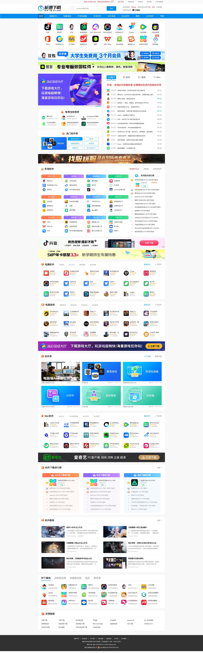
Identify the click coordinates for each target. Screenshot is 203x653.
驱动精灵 (51, 600)
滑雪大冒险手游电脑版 (154, 322)
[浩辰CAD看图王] (144, 594)
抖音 (153, 7)
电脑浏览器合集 (128, 407)
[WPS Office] (107, 39)
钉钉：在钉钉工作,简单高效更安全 (128, 119)
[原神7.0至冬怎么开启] (53, 532)
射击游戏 (73, 305)
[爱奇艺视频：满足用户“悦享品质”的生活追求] (101, 457)
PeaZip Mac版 (134, 444)
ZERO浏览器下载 (81, 627)
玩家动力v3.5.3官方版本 (139, 488)
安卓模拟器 (79, 620)
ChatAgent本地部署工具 (92, 116)
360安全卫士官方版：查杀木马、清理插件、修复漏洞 (135, 132)
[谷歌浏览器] (108, 140)
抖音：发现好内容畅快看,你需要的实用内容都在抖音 (134, 85)
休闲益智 (95, 305)
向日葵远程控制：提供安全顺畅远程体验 (130, 123)
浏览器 (113, 111)
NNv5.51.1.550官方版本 (139, 509)
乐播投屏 (111, 600)
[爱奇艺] (59, 27)
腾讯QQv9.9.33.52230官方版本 (145, 193)
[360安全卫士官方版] (108, 131)
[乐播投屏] (111, 181)
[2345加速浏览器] (67, 189)
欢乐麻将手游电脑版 (114, 593)
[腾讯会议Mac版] (126, 435)
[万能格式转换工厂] (66, 273)
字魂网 (95, 620)
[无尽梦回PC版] (106, 313)
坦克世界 (73, 332)
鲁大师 (90, 600)
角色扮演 (84, 305)
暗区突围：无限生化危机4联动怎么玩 (142, 543)
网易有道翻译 (152, 600)
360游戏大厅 (59, 44)
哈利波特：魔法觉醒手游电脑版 (134, 322)
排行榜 (149, 2)
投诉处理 (84, 638)
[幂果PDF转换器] (86, 273)
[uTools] (126, 273)
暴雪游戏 (85, 383)
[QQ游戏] (44, 586)
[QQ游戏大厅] (119, 27)
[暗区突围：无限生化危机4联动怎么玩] (115, 547)
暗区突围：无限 (114, 332)
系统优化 (113, 98)
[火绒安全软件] (108, 135)
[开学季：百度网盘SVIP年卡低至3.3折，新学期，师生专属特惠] (70, 89)
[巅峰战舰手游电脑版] (46, 334)
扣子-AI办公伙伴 (95, 32)
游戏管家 (85, 407)
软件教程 (123, 638)
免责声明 (76, 638)
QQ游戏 (51, 585)
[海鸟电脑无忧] (106, 273)
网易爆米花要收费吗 (135, 558)
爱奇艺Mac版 (154, 423)
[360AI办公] (64, 602)
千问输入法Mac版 (54, 433)
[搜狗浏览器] (67, 185)
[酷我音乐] (45, 210)
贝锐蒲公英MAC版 (154, 444)
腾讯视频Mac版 (134, 423)
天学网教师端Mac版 (74, 423)
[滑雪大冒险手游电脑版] (146, 324)
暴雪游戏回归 (75, 139)
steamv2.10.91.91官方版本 (144, 197)
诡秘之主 (133, 311)
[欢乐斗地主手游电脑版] (124, 594)
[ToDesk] (131, 27)
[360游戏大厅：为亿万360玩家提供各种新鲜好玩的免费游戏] (101, 346)
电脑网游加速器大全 (129, 383)
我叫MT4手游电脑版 (114, 322)
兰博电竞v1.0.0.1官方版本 (139, 492)
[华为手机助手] (108, 127)
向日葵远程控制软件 (134, 600)
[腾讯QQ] (108, 94)
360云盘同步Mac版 (154, 433)
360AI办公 (71, 600)
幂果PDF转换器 (94, 271)
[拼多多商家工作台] (108, 107)
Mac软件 (125, 16)
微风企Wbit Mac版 (74, 444)
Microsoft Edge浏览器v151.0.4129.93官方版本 (150, 228)
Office (48, 44)
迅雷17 (112, 282)
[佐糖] (67, 206)
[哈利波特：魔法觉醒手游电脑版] (126, 324)
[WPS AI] (45, 226)
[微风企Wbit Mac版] (66, 446)
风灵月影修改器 (94, 322)
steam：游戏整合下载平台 (126, 115)
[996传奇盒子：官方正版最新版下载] (101, 158)
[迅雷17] (111, 231)
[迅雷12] (66, 294)
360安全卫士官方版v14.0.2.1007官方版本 (148, 217)
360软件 (91, 143)
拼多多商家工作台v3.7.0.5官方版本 (61, 506)
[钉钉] (108, 119)
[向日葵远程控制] (108, 123)
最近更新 (121, 2)
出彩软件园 (96, 627)
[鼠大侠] (146, 284)
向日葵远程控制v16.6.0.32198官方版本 (148, 207)
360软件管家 (143, 44)
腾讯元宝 (50, 116)
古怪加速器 (155, 32)
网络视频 (82, 265)
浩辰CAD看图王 (153, 593)
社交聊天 (113, 94)
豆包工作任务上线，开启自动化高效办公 (97, 2)
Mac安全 (86, 416)
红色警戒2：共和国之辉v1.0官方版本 (143, 506)
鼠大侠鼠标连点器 (134, 282)
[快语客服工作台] (45, 185)
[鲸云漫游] (66, 324)
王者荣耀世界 (74, 311)
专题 (162, 16)
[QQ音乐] (45, 201)
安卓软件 (97, 16)
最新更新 (108, 638)
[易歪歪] (45, 189)
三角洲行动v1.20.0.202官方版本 (150, 480)
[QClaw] (44, 594)
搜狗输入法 (131, 44)
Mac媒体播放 (73, 416)
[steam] (108, 115)
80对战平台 (134, 332)
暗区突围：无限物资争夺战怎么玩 (79, 558)
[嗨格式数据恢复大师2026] (86, 294)
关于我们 (92, 638)
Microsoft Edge (98, 624)
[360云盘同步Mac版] (146, 435)
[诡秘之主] (126, 313)
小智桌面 (113, 620)
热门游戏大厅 (91, 148)
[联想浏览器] (108, 111)
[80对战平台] (126, 334)
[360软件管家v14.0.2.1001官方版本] (137, 184)
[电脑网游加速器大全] (142, 371)
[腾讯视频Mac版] (126, 425)
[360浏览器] (119, 39)
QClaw (50, 593)
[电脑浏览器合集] (142, 395)
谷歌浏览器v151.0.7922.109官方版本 (147, 190)
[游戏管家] (101, 395)
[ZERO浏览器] (107, 27)
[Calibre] (126, 294)
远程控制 (113, 123)
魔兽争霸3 (53, 322)
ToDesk (133, 7)
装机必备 (131, 2)
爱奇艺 (59, 32)
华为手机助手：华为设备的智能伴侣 (129, 127)
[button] (166, 384)
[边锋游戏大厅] (111, 206)
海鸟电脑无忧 (114, 271)
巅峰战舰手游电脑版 (54, 332)
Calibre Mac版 (54, 423)
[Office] (47, 39)
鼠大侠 (152, 282)
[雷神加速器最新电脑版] (63, 125)
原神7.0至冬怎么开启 (74, 527)
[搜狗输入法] (131, 39)
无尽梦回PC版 (114, 311)
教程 (137, 16)
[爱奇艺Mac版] (146, 425)
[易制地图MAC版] (86, 425)
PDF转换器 (159, 2)
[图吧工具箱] (108, 98)
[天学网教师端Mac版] (66, 425)
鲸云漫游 (73, 322)
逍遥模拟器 (113, 624)
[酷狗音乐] (45, 206)
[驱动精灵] (44, 602)
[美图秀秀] (146, 273)
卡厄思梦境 (153, 311)
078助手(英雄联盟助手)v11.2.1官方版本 (144, 502)
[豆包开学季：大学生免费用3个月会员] (101, 55)
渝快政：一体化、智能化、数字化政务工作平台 (133, 103)
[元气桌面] (71, 39)
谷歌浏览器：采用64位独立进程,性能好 (130, 140)
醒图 (95, 44)
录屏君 (52, 271)
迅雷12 (72, 292)
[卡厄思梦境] (146, 313)
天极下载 (44, 620)
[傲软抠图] (67, 210)
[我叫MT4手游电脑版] (106, 324)
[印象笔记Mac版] (106, 435)
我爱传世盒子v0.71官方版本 (140, 499)
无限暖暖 (93, 332)
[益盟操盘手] (83, 39)
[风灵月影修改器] (86, 324)
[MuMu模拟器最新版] (67, 231)
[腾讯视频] (143, 27)
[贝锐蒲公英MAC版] (146, 446)
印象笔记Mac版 (114, 433)
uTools (132, 271)
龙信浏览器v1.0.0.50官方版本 (144, 231)
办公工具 (113, 103)
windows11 (130, 620)
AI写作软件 (157, 169)
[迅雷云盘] (66, 284)
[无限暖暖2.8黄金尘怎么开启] (53, 547)
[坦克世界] (66, 334)
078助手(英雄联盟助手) (154, 332)
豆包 (71, 32)
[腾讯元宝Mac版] (46, 446)
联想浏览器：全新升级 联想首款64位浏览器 (131, 111)
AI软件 (91, 139)
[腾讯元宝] (43, 119)
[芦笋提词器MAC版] (106, 446)
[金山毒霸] (89, 210)
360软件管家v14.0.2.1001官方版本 (146, 180)
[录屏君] (46, 273)
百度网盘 (155, 44)
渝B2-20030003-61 (98, 644)
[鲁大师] (111, 226)
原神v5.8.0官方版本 (137, 495)
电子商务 (113, 107)
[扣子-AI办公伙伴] (95, 27)
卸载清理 (113, 90)
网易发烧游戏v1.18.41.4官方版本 (146, 214)
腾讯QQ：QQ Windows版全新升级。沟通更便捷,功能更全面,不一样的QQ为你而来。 (145, 94)
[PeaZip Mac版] (126, 446)
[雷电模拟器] (67, 222)
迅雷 (91, 282)
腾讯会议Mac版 (134, 433)
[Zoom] (108, 144)
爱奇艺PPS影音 (54, 292)
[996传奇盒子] (46, 313)
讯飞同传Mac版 (114, 423)
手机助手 (113, 127)
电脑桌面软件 (75, 143)
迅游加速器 (83, 32)
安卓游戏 (111, 16)
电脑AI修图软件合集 (48, 383)
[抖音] (47, 27)
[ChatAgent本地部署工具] (84, 119)
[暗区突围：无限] (106, 334)
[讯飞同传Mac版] (106, 425)
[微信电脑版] (108, 148)
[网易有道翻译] (144, 602)
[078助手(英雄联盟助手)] (146, 334)
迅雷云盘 (73, 282)
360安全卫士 (148, 624)
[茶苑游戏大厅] (111, 201)
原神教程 (81, 536)
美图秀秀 (153, 271)
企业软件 (150, 16)
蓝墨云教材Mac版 (94, 433)
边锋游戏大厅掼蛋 (74, 585)
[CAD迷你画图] (67, 201)
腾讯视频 (143, 32)
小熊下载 (61, 620)
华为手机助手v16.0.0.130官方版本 (146, 221)
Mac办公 (61, 416)
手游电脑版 (82, 16)
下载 (144, 186)
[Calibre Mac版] (46, 425)
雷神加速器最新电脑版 (72, 122)
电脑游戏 (67, 16)
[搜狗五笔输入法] (89, 226)
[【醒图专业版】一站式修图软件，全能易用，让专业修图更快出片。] (101, 67)
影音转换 (93, 265)
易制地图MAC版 (94, 423)
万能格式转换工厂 (74, 271)
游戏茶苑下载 (63, 624)
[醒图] (95, 39)
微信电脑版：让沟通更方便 (126, 148)
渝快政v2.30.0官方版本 (142, 210)
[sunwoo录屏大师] (111, 189)
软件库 (140, 2)
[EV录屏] (111, 185)
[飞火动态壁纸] (43, 125)
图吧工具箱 (113, 292)
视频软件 (75, 148)
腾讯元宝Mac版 (54, 444)
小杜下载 (130, 624)
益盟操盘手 (83, 44)
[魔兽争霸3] (46, 324)
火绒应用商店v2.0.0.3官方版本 (145, 224)
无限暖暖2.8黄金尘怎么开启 (76, 543)
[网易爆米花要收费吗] (115, 563)
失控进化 (159, 7)
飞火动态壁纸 (51, 122)
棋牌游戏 (63, 305)
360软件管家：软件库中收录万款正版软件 (131, 90)
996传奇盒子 (127, 10)
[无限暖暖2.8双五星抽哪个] (115, 532)
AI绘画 (146, 169)
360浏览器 (126, 7)
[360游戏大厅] (59, 39)
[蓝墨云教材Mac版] (86, 435)
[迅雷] (86, 284)
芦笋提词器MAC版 (114, 444)
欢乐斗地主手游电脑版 (134, 593)
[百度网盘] (155, 39)
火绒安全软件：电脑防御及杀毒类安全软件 (131, 136)
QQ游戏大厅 (119, 32)
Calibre (132, 292)
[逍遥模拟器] (67, 226)
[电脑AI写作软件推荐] (60, 395)
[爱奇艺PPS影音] (46, 294)
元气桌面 (72, 44)
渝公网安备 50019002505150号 (109, 647)
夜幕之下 (93, 311)
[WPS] (45, 222)
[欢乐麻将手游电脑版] (104, 594)
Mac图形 (96, 416)
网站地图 (100, 638)
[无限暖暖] (86, 334)
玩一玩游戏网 (148, 620)
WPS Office (107, 44)
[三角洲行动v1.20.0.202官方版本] (134, 482)
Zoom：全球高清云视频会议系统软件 (129, 144)
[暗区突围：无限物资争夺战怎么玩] (53, 563)
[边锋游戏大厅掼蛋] (64, 586)
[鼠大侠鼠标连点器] (126, 284)
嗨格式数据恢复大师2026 (94, 292)
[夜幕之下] (86, 313)
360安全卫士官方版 (144, 7)
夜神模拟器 (45, 624)
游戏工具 (113, 115)
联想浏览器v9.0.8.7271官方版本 (60, 509)
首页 (41, 16)
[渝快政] (108, 102)
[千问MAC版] (66, 435)
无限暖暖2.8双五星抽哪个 (137, 527)
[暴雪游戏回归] (54, 143)
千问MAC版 (74, 433)
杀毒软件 (113, 131)
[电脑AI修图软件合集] (60, 371)
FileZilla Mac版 (94, 444)
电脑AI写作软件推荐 (48, 407)
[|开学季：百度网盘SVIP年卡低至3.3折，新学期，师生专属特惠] (101, 254)
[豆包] (71, 27)
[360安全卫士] (89, 201)
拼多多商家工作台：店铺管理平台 (128, 107)
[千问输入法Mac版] (46, 435)
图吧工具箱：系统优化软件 (126, 99)
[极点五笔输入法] (89, 231)
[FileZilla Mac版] (86, 446)
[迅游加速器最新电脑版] (84, 125)
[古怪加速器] (155, 27)
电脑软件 (53, 16)
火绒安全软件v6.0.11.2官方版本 (145, 203)
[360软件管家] (143, 39)
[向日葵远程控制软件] (124, 602)
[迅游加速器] (83, 27)
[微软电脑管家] (89, 206)
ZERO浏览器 (107, 32)
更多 (158, 467)
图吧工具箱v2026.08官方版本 (144, 200)
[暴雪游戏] (101, 371)
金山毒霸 (61, 627)
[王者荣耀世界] (66, 313)
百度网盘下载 (80, 624)
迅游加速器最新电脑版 (92, 122)
